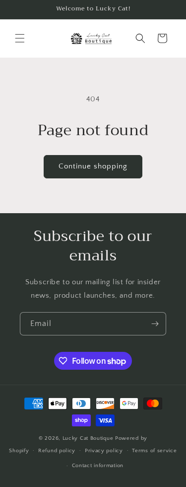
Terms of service (154, 451)
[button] (20, 38)
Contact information (98, 466)
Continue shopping (93, 166)
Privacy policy (104, 451)
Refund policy (56, 451)
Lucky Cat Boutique (88, 438)
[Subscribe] (155, 323)
